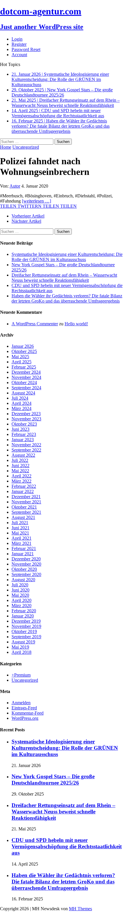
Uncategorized (25, 680)
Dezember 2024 (26, 372)
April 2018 (21, 652)
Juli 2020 (20, 584)
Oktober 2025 (24, 351)
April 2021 (21, 538)
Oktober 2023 (24, 424)
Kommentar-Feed (28, 713)
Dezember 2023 (26, 413)
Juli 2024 (20, 398)
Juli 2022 (20, 460)
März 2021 (21, 543)
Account (19, 54)
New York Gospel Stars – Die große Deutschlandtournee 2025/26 (53, 779)
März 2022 (21, 481)
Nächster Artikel (26, 221)
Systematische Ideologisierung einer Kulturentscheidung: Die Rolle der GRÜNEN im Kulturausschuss (67, 257)
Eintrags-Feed (24, 707)
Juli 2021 (20, 522)
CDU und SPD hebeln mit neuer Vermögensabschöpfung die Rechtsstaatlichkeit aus (67, 846)
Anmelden (21, 702)
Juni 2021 (20, 527)
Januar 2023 (23, 439)
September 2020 (26, 574)
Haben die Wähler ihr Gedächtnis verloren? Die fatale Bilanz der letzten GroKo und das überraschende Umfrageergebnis (67, 298)
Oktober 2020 (24, 569)
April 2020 (21, 600)
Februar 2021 (24, 548)
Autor (15, 186)
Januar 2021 (23, 553)
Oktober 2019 (24, 631)
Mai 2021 (20, 532)
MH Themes (80, 908)
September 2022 (26, 449)
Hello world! (76, 323)
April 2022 (21, 475)
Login (17, 39)
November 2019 (26, 626)
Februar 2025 (24, 366)
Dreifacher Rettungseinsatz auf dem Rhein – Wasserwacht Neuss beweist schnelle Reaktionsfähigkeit (64, 278)
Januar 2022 (23, 491)
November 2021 (26, 501)
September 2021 (26, 512)
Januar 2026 (23, 346)
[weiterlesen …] (36, 201)
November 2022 (26, 444)
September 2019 (26, 636)
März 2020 (21, 605)
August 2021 (23, 517)
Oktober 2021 (24, 507)
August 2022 (23, 455)
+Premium (21, 675)
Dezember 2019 (26, 621)
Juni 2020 (20, 590)
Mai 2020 (20, 595)
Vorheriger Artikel (28, 216)
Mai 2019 (20, 647)
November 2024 (26, 377)
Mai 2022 (20, 470)
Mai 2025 (20, 356)
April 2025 (21, 361)
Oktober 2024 (24, 382)
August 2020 (23, 579)
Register (19, 44)
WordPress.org (25, 718)
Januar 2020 (23, 615)
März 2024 (21, 408)
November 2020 (26, 564)
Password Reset (26, 49)
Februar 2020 (24, 610)
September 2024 (26, 387)
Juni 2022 (20, 465)
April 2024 (21, 403)
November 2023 (26, 418)
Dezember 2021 (26, 496)
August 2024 (23, 392)
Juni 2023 (20, 429)
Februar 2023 (24, 434)
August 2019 (23, 641)
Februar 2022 (24, 486)
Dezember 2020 (26, 558)
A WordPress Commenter (35, 323)
